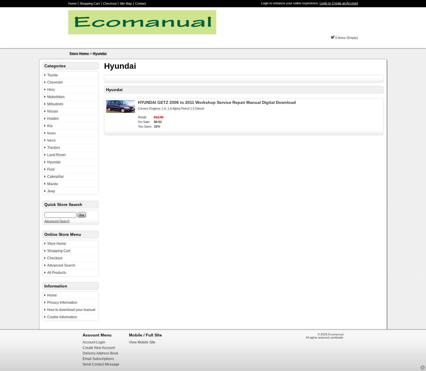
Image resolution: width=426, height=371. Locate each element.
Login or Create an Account (339, 3)
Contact (140, 3)
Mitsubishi (55, 104)
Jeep (51, 191)
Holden (53, 119)
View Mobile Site (142, 342)
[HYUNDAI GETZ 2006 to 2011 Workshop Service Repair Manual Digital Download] (120, 112)
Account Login (94, 342)
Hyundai (99, 54)
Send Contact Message (101, 364)
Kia (49, 126)
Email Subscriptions (98, 359)
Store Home (79, 54)
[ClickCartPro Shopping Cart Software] (422, 369)
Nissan (52, 111)
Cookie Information (62, 317)
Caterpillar (55, 177)
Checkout (109, 3)
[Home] (142, 33)
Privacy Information (62, 303)
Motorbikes (56, 97)
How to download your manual (71, 310)
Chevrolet (55, 82)
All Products (56, 273)
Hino (51, 90)
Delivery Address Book (100, 353)
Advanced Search (57, 221)
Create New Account (99, 348)
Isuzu (51, 133)
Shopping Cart (90, 3)
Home (72, 3)
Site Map (126, 3)
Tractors (53, 148)
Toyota (52, 75)
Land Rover (56, 155)
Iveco (51, 140)
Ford (50, 169)
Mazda (52, 184)
